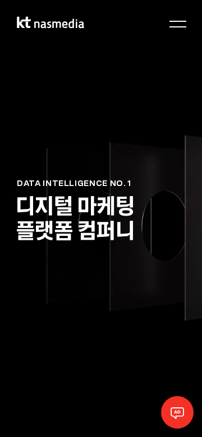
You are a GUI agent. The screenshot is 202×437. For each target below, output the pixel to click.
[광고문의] (177, 412)
